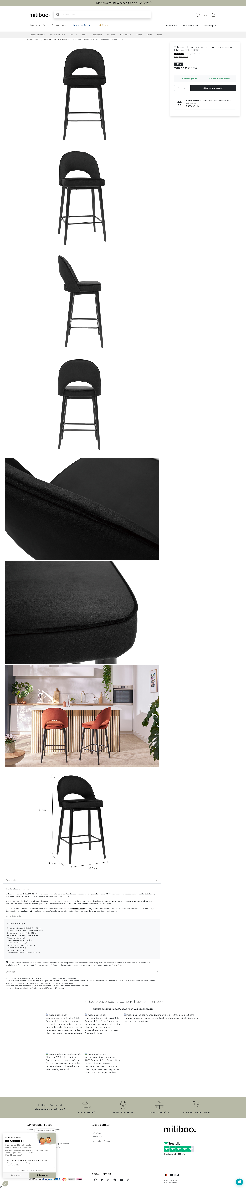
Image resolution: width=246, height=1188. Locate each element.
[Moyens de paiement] (58, 1179)
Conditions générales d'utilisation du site (43, 1147)
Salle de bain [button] (125, 35)
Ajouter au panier (213, 88)
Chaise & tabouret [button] (57, 35)
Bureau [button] (73, 35)
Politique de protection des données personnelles (48, 1144)
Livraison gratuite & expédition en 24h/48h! (123, 2)
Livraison (30, 1137)
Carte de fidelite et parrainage (39, 1154)
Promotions (59, 25)
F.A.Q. (94, 1130)
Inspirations (171, 25)
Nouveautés (37, 25)
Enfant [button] (139, 35)
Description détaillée (181, 57)
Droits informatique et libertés (39, 1150)
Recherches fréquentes (102, 1141)
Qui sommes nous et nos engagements (43, 1130)
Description (11, 880)
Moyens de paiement (36, 1133)
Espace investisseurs (35, 1164)
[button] (64, 1032)
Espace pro (210, 25)
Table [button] (84, 35)
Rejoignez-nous (33, 1158)
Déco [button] (159, 35)
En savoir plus (117, 965)
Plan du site (97, 1137)
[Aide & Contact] (198, 15)
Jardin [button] (149, 35)
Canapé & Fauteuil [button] (37, 35)
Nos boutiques (190, 25)
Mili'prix (103, 25)
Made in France (82, 25)
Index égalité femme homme (39, 1161)
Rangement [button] (97, 35)
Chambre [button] (111, 35)
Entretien (11, 972)
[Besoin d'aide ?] (239, 1182)
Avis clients (96, 1133)
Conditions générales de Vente (40, 1140)
